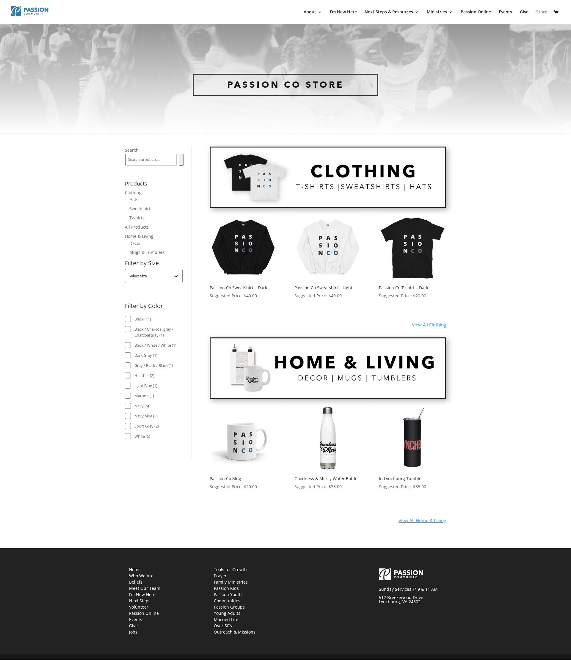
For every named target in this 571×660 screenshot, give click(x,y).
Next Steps (139, 601)
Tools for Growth (230, 569)
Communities (227, 601)
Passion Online (476, 12)
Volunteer (138, 607)
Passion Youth (228, 594)
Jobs (133, 632)
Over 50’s (223, 625)
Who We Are (141, 576)
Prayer (220, 576)
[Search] (181, 160)
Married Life (226, 619)
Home (135, 569)
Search (132, 150)
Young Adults (227, 613)
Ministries (437, 12)
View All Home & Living (422, 520)
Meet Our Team (144, 588)
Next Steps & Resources (389, 12)
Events (505, 12)
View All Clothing (429, 325)
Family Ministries (231, 582)
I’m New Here (343, 12)
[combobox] (151, 275)
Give (524, 12)
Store (541, 12)
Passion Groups (229, 607)
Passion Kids (226, 588)
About (310, 12)
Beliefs (135, 582)
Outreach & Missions (234, 632)
